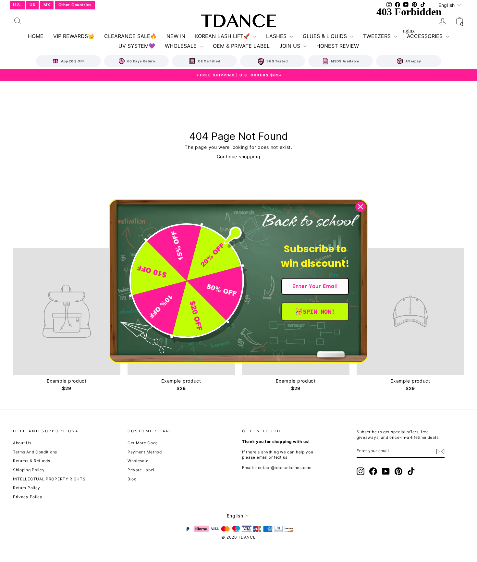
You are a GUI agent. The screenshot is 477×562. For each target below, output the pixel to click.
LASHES (277, 36)
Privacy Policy (28, 496)
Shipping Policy (29, 469)
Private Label (141, 469)
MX (46, 4)
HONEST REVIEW (337, 46)
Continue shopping (239, 156)
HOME (35, 36)
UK (32, 4)
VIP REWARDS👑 (73, 36)
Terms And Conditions (35, 452)
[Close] (360, 207)
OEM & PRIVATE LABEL (241, 46)
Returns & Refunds (31, 460)
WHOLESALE (181, 46)
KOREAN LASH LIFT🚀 (223, 36)
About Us (22, 442)
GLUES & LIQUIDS (326, 36)
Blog (132, 479)
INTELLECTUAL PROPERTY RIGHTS (49, 479)
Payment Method (145, 452)
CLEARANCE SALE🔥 (130, 36)
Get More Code (143, 442)
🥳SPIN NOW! (315, 311)
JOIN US (290, 46)
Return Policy (26, 487)
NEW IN (175, 36)
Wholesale (138, 460)
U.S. (17, 4)
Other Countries (75, 4)
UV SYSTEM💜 (136, 46)
